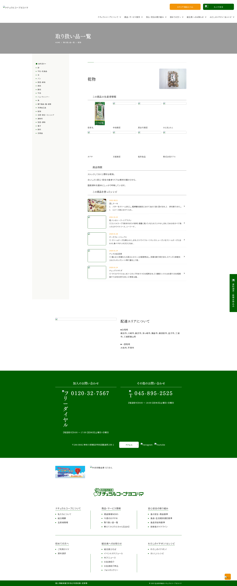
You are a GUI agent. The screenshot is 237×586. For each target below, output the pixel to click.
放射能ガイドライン (159, 526)
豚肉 (39, 89)
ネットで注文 (218, 6)
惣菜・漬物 (41, 122)
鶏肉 (39, 86)
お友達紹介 (109, 561)
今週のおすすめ (111, 518)
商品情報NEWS (111, 514)
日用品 (40, 133)
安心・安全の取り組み (155, 16)
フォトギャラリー (111, 569)
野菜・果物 (41, 82)
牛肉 (39, 93)
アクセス (129, 444)
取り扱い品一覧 (111, 522)
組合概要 (62, 518)
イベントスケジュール (113, 553)
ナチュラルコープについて (108, 16)
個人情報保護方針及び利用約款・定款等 (71, 583)
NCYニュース (110, 557)
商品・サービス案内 (132, 16)
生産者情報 (63, 522)
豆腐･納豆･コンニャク (46, 115)
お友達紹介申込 (111, 565)
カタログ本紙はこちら (185, 6)
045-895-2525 (154, 393)
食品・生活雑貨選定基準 (161, 518)
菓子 (39, 126)
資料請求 (62, 553)
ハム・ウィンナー (43, 96)
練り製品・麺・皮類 (44, 104)
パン (39, 78)
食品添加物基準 (157, 522)
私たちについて (64, 514)
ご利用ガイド (63, 549)
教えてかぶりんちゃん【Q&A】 (116, 526)
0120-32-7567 (90, 393)
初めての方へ (175, 16)
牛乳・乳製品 (42, 71)
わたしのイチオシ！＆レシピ (221, 16)
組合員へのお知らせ (195, 16)
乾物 (39, 111)
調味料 (40, 118)
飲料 (39, 129)
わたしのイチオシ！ (158, 549)
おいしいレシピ (157, 553)
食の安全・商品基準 (159, 514)
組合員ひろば (110, 549)
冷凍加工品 (42, 107)
